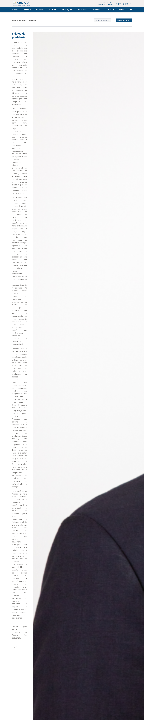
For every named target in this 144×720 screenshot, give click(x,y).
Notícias (52, 10)
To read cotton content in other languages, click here (105, 3)
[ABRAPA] (21, 3)
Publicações (67, 10)
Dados (39, 10)
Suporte (122, 10)
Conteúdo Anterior (103, 20)
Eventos (96, 10)
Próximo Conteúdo (123, 20)
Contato (110, 10)
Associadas (83, 10)
